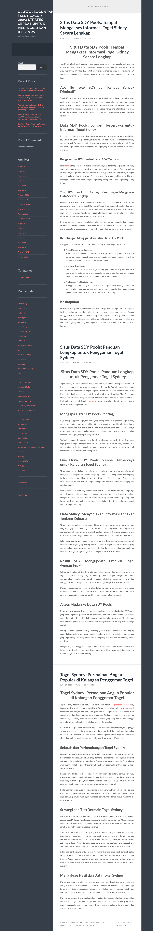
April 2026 (22, 185)
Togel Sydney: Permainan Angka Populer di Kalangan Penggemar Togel (96, 677)
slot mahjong (22, 304)
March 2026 (22, 190)
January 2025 (23, 257)
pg (19, 350)
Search (21, 63)
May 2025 (22, 238)
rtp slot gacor (23, 336)
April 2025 (22, 242)
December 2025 (24, 204)
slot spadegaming (24, 401)
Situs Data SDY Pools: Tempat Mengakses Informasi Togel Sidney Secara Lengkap (93, 27)
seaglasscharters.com (120, 704)
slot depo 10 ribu (24, 387)
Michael (77, 363)
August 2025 (22, 224)
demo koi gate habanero (26, 410)
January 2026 (23, 200)
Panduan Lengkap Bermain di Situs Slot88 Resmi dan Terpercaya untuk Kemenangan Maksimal (31, 107)
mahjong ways (23, 424)
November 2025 (24, 209)
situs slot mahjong (24, 382)
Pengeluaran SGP (24, 396)
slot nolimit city (23, 419)
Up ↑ (126, 925)
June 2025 (22, 233)
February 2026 (23, 195)
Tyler (76, 38)
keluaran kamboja (24, 355)
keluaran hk (22, 359)
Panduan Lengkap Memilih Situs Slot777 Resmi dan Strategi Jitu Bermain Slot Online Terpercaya (29, 116)
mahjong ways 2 (24, 318)
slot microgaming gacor (26, 405)
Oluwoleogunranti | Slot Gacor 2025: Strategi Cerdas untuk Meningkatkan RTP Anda (37, 22)
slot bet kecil (22, 378)
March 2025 (22, 247)
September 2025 (24, 219)
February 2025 (23, 252)
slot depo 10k (23, 461)
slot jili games (23, 415)
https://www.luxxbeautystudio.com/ (31, 447)
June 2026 (22, 176)
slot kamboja (22, 483)
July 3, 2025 (65, 363)
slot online (21, 470)
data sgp (21, 466)
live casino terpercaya (26, 368)
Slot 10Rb (21, 341)
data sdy (21, 456)
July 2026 (21, 171)
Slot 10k (21, 392)
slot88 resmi (22, 495)
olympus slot (22, 364)
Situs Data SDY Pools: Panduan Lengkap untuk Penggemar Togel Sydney (91, 352)
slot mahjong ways (24, 327)
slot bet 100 (22, 433)
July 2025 (21, 228)
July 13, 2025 (65, 38)
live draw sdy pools (25, 345)
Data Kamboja (23, 438)
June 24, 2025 (66, 685)
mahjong (21, 452)
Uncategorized (23, 277)
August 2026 (22, 166)
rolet (19, 373)
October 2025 (23, 214)
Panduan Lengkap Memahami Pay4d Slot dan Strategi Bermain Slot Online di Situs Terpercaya (31, 97)
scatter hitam (23, 308)
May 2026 (22, 181)
